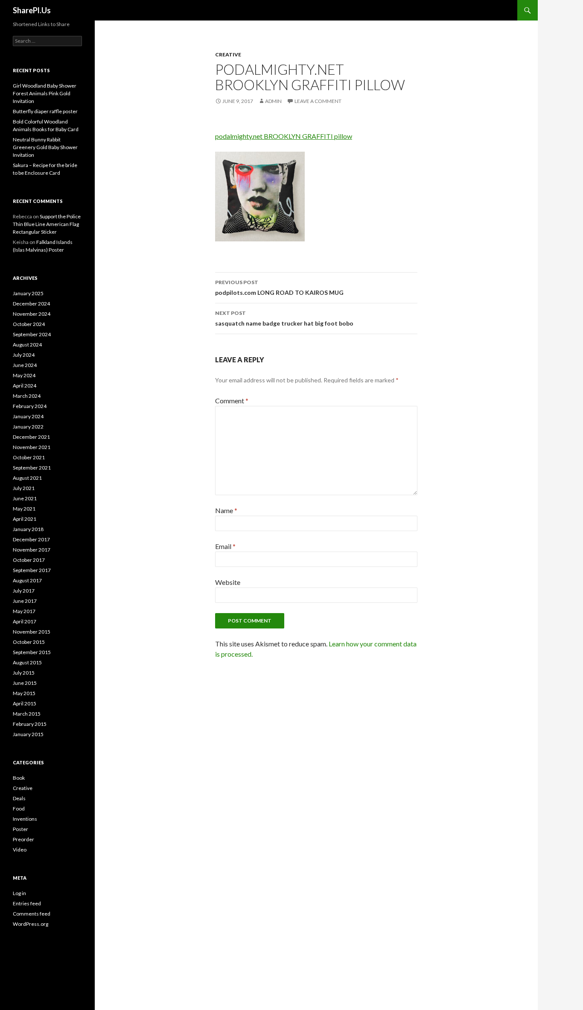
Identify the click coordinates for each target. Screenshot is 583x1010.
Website (227, 582)
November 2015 (31, 631)
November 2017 (31, 549)
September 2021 (32, 467)
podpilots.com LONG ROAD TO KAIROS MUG (279, 287)
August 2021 (27, 478)
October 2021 (29, 457)
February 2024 (30, 406)
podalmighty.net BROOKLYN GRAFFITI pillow (283, 136)
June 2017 (25, 601)
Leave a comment (317, 101)
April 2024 (24, 385)
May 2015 (24, 693)
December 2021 (31, 437)
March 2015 (27, 714)
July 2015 (24, 672)
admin (273, 101)
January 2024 (28, 416)
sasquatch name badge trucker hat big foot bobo (284, 318)
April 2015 (24, 703)
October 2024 (29, 324)
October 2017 (29, 560)
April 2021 (24, 519)
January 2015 (28, 734)
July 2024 (24, 355)
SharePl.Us (32, 10)
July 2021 (24, 488)
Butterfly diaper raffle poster (45, 111)
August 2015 (27, 662)
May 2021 (24, 508)
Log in (19, 893)
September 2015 (32, 652)
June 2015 (25, 683)
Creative (228, 54)
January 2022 (28, 426)
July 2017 (24, 590)
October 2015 (29, 642)
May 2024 (24, 375)
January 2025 (28, 293)
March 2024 (27, 396)
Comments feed (31, 913)
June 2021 (25, 498)
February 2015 (30, 724)
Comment (231, 400)
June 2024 (25, 365)
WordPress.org (30, 924)
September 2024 (32, 334)
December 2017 (31, 539)
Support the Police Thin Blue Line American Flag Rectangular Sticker (47, 224)
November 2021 (31, 447)
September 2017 (32, 570)
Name (226, 510)
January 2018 (28, 529)
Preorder (23, 839)
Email (225, 546)
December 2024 (31, 303)
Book (19, 778)
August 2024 (27, 344)
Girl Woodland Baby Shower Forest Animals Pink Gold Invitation (44, 93)
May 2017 (24, 611)
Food (19, 808)
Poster (20, 829)
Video (19, 849)
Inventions (25, 819)
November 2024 (31, 314)
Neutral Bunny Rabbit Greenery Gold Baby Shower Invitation (45, 147)
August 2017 (27, 580)
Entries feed (27, 903)
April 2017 (24, 621)
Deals (19, 798)
